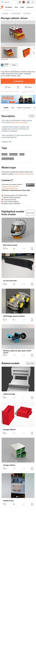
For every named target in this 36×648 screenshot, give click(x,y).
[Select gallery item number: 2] (16, 241)
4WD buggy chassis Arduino (14, 316)
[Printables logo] (2, 7)
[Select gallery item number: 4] (19, 241)
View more (30, 213)
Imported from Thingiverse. (24, 174)
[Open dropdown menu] (33, 18)
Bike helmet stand (10, 245)
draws (22, 154)
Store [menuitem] (16, 7)
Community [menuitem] (30, 7)
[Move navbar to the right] (34, 7)
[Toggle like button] (4, 248)
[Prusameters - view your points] (23, 2)
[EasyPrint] (19, 2)
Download (19, 81)
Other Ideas (27, 13)
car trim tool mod (9, 281)
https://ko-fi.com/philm (19, 122)
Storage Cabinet (9, 429)
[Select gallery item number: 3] (18, 241)
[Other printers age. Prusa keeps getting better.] (18, 99)
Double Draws (8, 501)
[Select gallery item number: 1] (14, 241)
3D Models (5, 13)
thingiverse (13, 154)
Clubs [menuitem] (22, 7)
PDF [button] (32, 116)
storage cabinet (9, 465)
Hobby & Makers (16, 13)
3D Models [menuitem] (8, 7)
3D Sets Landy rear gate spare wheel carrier (17, 351)
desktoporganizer (7, 159)
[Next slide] (33, 52)
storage (4, 154)
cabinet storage (9, 394)
